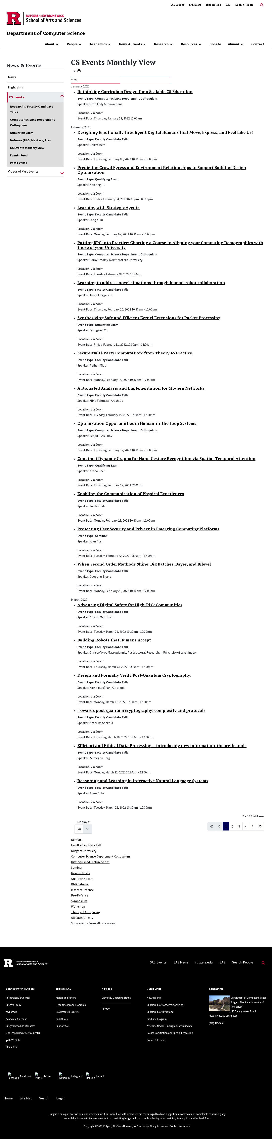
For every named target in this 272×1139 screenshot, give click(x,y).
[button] (62, 97)
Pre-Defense (79, 895)
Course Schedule (155, 1040)
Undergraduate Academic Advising (165, 1004)
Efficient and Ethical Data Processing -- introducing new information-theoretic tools (162, 745)
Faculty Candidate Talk (86, 845)
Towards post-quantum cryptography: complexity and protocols (141, 710)
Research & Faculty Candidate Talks (31, 109)
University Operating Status (116, 997)
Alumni (233, 44)
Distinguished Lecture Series (90, 862)
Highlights (15, 87)
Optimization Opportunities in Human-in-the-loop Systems (136, 423)
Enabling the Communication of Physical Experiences (130, 493)
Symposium (79, 901)
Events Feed (18, 155)
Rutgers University (83, 851)
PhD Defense (80, 884)
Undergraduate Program (160, 1011)
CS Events (16, 97)
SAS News (195, 5)
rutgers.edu (213, 5)
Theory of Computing (86, 912)
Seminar (76, 867)
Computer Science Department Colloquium (32, 122)
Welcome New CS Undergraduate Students (169, 1025)
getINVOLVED (13, 1040)
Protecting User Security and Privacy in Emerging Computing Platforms (148, 529)
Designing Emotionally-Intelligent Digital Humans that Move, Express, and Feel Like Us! (165, 132)
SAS (228, 5)
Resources (189, 44)
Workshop (78, 906)
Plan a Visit (12, 1047)
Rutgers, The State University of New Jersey (126, 1126)
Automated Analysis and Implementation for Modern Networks (140, 388)
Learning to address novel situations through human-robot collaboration (151, 282)
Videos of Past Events (23, 171)
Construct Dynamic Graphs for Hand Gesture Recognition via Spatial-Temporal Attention (166, 458)
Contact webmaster (180, 1126)
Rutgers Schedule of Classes (20, 1025)
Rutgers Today (13, 1004)
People (72, 44)
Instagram (76, 1076)
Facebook (25, 1076)
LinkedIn (100, 1076)
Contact (257, 44)
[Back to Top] (263, 1129)
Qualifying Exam (21, 133)
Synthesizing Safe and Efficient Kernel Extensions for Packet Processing (148, 317)
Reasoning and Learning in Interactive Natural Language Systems (142, 780)
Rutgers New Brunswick (18, 997)
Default (76, 840)
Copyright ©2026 (93, 1126)
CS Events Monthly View (27, 148)
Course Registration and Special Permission (170, 1032)
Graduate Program (157, 1019)
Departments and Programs (71, 1004)
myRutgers (11, 1011)
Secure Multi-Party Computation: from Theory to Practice (134, 353)
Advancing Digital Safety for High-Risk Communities (129, 604)
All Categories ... (82, 918)
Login (60, 1098)
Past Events (18, 163)
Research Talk (80, 873)
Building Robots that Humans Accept (114, 640)
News (12, 77)
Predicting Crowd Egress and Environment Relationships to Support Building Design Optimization (161, 170)
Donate (215, 44)
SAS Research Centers (67, 1011)
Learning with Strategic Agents (108, 207)
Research (161, 44)
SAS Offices (62, 1019)
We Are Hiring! (154, 997)
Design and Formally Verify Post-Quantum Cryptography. (134, 675)
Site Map (26, 1098)
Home (8, 1098)
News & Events (130, 44)
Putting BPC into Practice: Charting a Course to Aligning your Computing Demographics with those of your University (170, 245)
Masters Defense (82, 890)
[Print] (79, 71)
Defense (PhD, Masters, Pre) (30, 140)
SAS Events (177, 5)
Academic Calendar (16, 1019)
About (50, 44)
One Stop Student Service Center (23, 1032)
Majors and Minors (66, 997)
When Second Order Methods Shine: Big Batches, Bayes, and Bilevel (144, 564)
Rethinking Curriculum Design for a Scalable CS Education (135, 91)
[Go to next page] (252, 826)
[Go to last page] (260, 826)
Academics (98, 44)
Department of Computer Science (46, 33)
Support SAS (62, 1025)
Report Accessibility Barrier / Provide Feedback (180, 1118)
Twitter (47, 1076)
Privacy (106, 1008)
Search (44, 1098)
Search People (244, 5)
